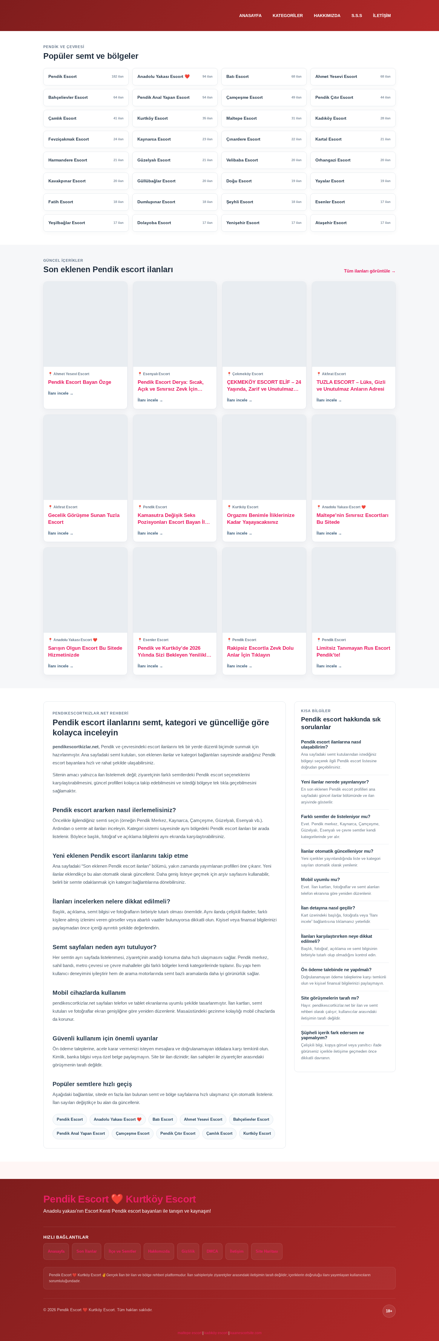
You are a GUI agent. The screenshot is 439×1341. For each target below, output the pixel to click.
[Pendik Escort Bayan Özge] (85, 324)
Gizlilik (188, 1251)
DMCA (212, 1251)
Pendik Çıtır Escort (177, 1133)
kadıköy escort (216, 1333)
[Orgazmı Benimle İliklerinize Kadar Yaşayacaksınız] (264, 457)
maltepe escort (190, 1333)
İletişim (382, 15)
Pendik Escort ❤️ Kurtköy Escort (119, 1199)
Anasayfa (250, 15)
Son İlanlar (86, 1251)
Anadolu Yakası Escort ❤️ (118, 1119)
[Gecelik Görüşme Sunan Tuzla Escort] (85, 457)
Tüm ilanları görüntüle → (370, 270)
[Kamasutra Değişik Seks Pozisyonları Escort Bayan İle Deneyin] (175, 457)
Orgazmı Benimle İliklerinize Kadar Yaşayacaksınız (260, 518)
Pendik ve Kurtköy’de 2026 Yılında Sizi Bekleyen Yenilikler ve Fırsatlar (174, 652)
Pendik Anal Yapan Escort (81, 1133)
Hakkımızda (327, 15)
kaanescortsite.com (246, 1333)
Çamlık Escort (219, 1133)
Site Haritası (267, 1251)
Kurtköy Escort (257, 1133)
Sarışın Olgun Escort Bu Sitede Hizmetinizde (85, 651)
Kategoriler (288, 15)
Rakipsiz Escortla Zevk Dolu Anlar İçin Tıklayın (260, 651)
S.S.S (356, 15)
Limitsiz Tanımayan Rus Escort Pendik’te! (353, 651)
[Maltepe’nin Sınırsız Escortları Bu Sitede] (354, 457)
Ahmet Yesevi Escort (203, 1119)
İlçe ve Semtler (122, 1251)
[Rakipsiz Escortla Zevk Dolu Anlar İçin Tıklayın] (264, 590)
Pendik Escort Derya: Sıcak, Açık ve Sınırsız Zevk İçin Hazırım (171, 386)
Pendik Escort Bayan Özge (79, 382)
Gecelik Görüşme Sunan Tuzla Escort (83, 518)
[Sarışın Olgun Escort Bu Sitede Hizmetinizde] (85, 590)
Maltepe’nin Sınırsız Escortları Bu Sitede (353, 518)
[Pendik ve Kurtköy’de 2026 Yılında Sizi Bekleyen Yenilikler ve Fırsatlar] (175, 590)
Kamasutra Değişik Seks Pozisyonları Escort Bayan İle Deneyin (173, 519)
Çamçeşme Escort (132, 1133)
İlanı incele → (60, 393)
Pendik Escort (70, 1119)
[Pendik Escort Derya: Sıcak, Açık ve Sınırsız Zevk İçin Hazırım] (175, 324)
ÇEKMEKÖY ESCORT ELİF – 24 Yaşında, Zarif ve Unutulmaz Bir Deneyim (264, 386)
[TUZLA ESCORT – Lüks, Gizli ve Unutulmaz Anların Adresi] (354, 324)
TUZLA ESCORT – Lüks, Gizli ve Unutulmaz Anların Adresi (351, 385)
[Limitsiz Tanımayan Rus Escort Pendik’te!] (354, 590)
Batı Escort (163, 1119)
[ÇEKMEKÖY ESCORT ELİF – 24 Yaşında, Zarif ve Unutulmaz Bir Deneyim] (264, 324)
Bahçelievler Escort (251, 1119)
